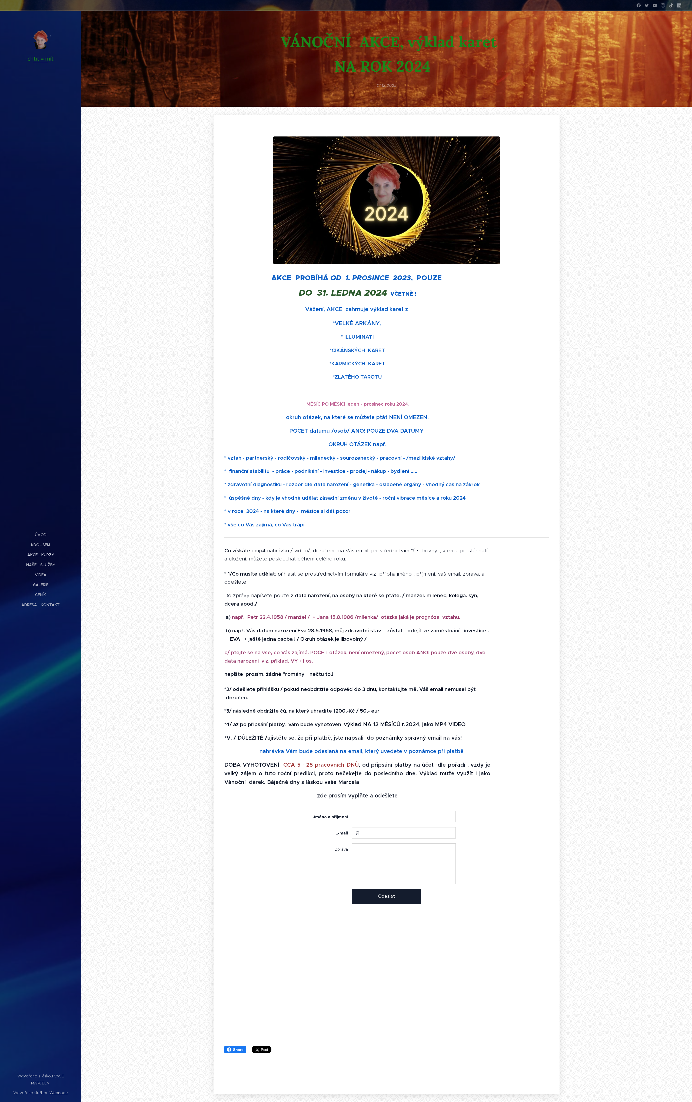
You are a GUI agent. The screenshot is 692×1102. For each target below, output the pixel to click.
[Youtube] (654, 5)
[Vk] (671, 5)
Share (238, 1049)
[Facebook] (638, 5)
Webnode (58, 1092)
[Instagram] (663, 5)
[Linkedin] (679, 5)
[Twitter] (646, 5)
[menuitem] (40, 535)
